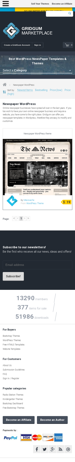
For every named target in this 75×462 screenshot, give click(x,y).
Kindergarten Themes (13, 399)
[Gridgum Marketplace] (11, 31)
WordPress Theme (35, 203)
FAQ (5, 374)
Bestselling (41, 90)
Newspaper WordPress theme (37, 133)
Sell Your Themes (40, 4)
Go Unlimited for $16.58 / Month (43, 11)
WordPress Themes (12, 340)
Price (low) (56, 90)
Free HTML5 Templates (14, 344)
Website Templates (11, 349)
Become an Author (52, 420)
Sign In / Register (11, 378)
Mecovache (29, 200)
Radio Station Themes (13, 395)
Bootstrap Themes (11, 336)
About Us (7, 365)
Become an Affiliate (62, 4)
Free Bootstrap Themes (13, 408)
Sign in (37, 45)
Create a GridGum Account (17, 45)
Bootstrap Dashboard (13, 403)
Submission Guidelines (14, 369)
